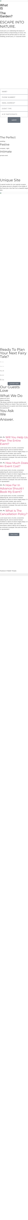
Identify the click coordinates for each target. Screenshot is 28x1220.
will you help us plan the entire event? (14, 441)
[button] (14, 441)
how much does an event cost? (14, 464)
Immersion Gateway (11, 600)
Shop (8, 607)
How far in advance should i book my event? (12, 488)
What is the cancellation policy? (13, 512)
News (8, 589)
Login (8, 616)
